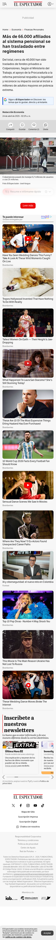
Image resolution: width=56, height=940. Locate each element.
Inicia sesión (11, 765)
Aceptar (47, 933)
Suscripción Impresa (28, 817)
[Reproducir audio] (7, 209)
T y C (30, 781)
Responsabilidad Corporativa (28, 837)
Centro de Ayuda (28, 848)
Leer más (28, 205)
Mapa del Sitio (28, 812)
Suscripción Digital (28, 821)
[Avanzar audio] (45, 213)
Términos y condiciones (28, 840)
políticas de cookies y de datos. (18, 937)
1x (50, 213)
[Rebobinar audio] (40, 213)
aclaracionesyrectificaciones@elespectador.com (33, 874)
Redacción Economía (13, 112)
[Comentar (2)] (33, 125)
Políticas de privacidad (28, 844)
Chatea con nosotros (30, 826)
